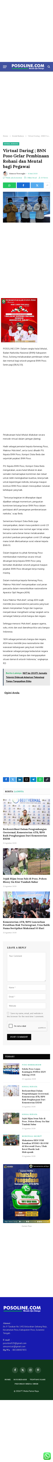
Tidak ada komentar (13, 178)
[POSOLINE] (28, 66)
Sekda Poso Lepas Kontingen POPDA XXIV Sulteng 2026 (34, 1072)
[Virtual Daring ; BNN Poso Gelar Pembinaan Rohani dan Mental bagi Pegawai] (26, 207)
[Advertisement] (26, 31)
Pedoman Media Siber (26, 1384)
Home (8, 1379)
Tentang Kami (37, 1379)
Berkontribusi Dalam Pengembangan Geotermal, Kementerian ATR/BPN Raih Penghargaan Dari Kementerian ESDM (25, 834)
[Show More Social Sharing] (47, 185)
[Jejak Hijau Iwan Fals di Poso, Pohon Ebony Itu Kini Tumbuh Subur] (26, 861)
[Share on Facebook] (23, 185)
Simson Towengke (17, 173)
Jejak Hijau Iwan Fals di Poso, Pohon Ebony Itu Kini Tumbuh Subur (25, 880)
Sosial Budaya (11, 144)
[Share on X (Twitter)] (37, 185)
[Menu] (5, 66)
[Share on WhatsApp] (9, 185)
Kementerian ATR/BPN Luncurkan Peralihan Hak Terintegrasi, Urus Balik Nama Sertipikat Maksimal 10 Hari (26, 925)
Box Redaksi (20, 1379)
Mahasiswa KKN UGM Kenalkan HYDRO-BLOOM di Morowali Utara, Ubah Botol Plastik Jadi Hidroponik (35, 1146)
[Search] (48, 66)
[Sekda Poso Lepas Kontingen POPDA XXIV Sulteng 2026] (11, 1068)
